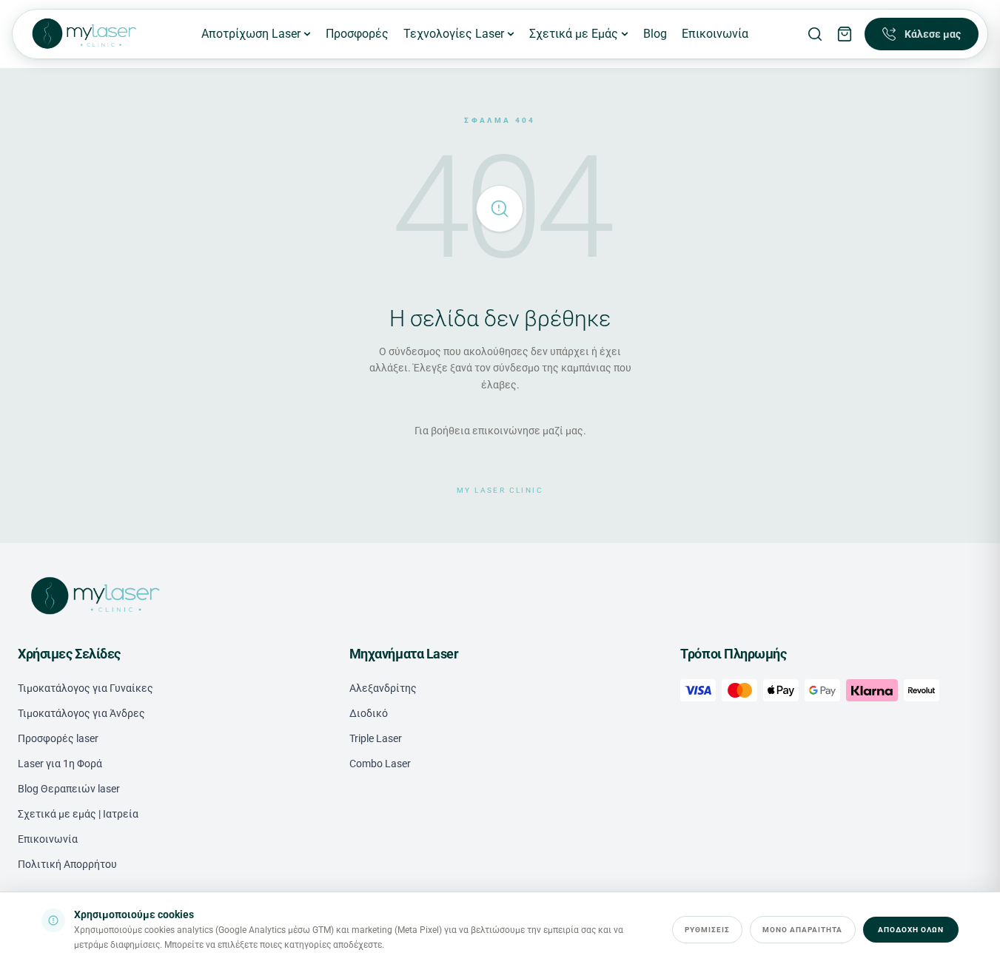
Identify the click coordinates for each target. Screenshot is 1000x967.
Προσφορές (357, 34)
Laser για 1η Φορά (60, 763)
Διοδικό (368, 713)
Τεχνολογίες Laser (453, 34)
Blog (655, 34)
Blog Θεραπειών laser (69, 789)
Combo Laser (380, 763)
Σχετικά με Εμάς (573, 34)
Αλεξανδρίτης (383, 688)
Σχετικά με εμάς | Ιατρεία (78, 814)
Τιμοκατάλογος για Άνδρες (81, 713)
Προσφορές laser (58, 738)
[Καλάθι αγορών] (844, 34)
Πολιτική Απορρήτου (67, 864)
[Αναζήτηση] (815, 34)
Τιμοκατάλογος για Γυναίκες (85, 688)
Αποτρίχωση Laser (251, 34)
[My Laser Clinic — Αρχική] (82, 34)
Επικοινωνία (715, 34)
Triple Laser (375, 738)
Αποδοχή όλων (911, 929)
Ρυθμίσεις (707, 929)
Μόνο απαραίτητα (802, 929)
